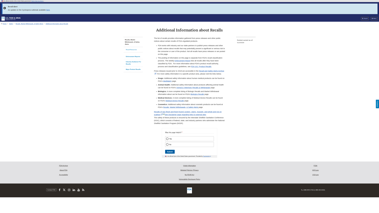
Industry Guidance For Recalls (133, 63)
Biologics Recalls (197, 94)
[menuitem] (246, 42)
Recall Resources (131, 49)
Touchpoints (206, 156)
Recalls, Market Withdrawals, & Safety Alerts (29, 24)
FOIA (315, 166)
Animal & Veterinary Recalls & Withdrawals (193, 88)
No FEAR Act (189, 175)
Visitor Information (189, 166)
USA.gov (315, 175)
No (170, 144)
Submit (170, 151)
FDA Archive (63, 166)
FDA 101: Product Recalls (201, 67)
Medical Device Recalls (175, 101)
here (48, 10)
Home (5, 24)
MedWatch (167, 81)
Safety (11, 24)
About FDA (63, 170)
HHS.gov (315, 170)
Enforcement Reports (133, 56)
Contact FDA (51, 190)
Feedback (377, 104)
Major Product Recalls (133, 69)
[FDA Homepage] (10, 18)
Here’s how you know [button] (37, 1)
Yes (170, 139)
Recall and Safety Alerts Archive (211, 71)
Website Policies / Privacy (189, 170)
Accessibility (63, 175)
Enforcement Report (182, 61)
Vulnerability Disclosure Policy (189, 179)
